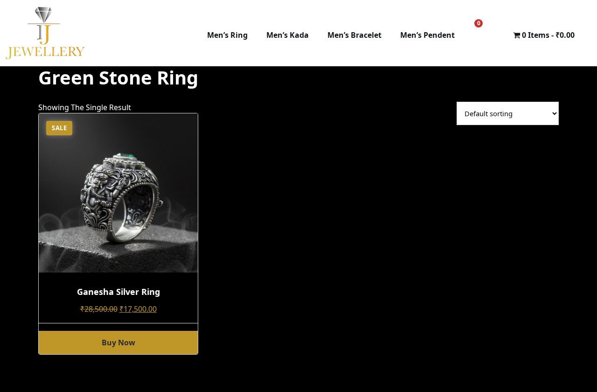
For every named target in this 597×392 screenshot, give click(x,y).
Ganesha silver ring (118, 291)
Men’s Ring (227, 35)
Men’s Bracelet (354, 35)
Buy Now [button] (118, 342)
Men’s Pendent (427, 35)
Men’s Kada (287, 35)
